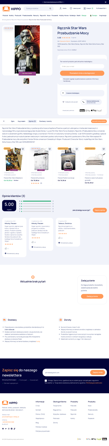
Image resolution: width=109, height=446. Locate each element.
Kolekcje (73, 15)
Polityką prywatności (94, 383)
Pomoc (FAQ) (40, 414)
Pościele (73, 406)
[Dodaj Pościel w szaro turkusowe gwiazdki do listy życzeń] (104, 149)
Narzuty (36, 15)
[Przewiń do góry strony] (4, 121)
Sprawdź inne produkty (99, 121)
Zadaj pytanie (92, 296)
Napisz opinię (100, 210)
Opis (12, 121)
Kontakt (38, 410)
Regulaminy (57, 410)
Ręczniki (43, 15)
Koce (48, 15)
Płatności (56, 418)
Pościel (5, 15)
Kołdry (11, 15)
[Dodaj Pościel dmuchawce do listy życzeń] (50, 149)
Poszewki (55, 15)
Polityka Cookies (41, 427)
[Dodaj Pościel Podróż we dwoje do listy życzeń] (77, 149)
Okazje (84, 15)
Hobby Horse (64, 15)
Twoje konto (57, 406)
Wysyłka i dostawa (59, 414)
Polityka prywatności (43, 431)
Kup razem (21, 121)
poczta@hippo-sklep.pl (10, 417)
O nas (38, 406)
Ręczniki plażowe (23, 20)
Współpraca (40, 418)
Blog (37, 423)
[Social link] (3, 429)
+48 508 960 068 (8, 422)
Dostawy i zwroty (45, 121)
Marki (78, 15)
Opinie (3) (32, 121)
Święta (94, 15)
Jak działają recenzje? (81, 210)
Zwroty (55, 423)
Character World (65, 41)
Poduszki (18, 15)
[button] (26, 81)
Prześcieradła (27, 15)
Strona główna (6, 20)
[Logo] (11, 8)
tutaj (38, 341)
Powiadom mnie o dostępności (82, 73)
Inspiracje (102, 15)
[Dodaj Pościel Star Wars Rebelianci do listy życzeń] (23, 149)
